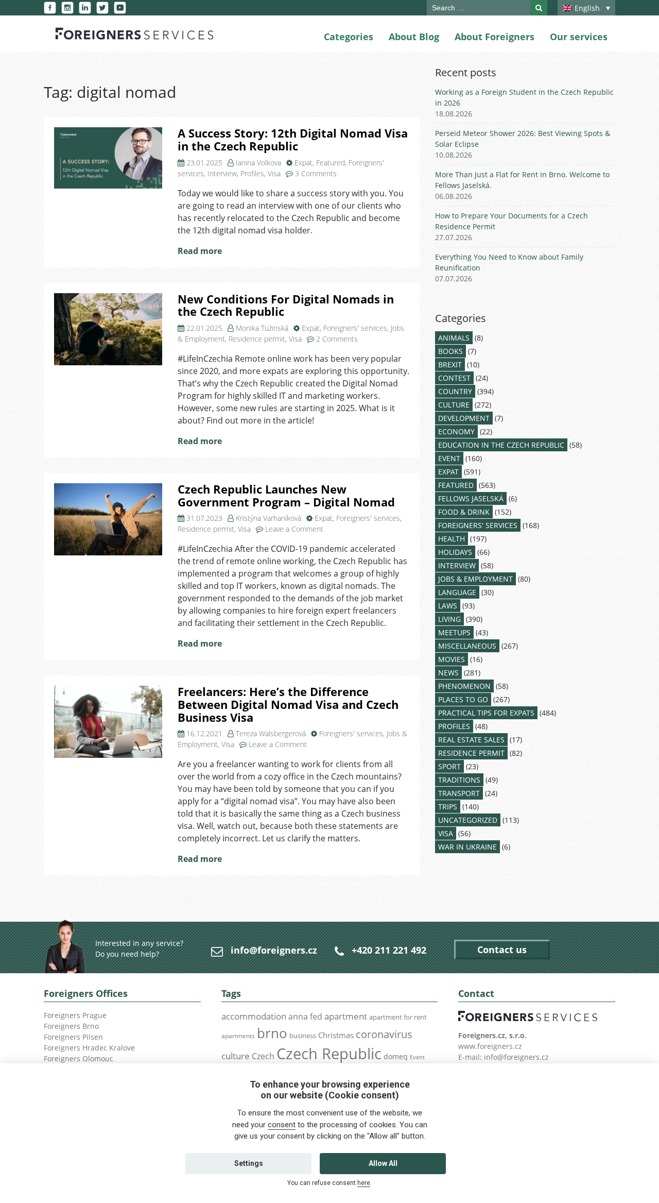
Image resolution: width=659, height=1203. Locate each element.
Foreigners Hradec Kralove (89, 1048)
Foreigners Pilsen (73, 1037)
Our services (579, 36)
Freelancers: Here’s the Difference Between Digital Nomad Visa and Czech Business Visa (288, 704)
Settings (248, 1163)
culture (235, 1055)
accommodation (253, 1016)
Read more (200, 251)
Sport (449, 766)
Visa (274, 173)
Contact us (502, 949)
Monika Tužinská (262, 328)
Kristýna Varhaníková (268, 518)
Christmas (336, 1035)
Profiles (252, 173)
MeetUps (454, 632)
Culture (454, 405)
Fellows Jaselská (471, 498)
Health (451, 539)
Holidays (455, 552)
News (448, 672)
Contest (454, 378)
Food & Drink (464, 512)
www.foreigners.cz (490, 1046)
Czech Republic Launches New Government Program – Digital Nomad (286, 495)
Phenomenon (464, 686)
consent (282, 1124)
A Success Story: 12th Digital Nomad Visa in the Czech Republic (293, 139)
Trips (447, 806)
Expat (303, 162)
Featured (330, 162)
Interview (222, 173)
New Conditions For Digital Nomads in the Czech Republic (286, 305)
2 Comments (337, 339)
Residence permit (257, 339)
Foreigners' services (355, 328)
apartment (345, 1016)
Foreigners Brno (71, 1026)
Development (464, 418)
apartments (238, 1035)
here (363, 1183)
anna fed (305, 1016)
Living (449, 619)
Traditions (459, 780)
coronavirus (384, 1034)
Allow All (383, 1163)
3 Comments (316, 173)
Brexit (450, 364)
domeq (396, 1056)
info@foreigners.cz (274, 950)
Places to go (463, 699)
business (302, 1035)
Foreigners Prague (75, 1015)
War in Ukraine (467, 847)
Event (449, 458)
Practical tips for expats (486, 713)
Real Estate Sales (471, 739)
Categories (348, 36)
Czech (263, 1056)
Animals (454, 338)
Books (450, 351)
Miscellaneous (467, 646)
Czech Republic (328, 1053)
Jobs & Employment (475, 579)
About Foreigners (494, 36)
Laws (447, 606)
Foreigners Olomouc (78, 1058)
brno (272, 1033)
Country (455, 391)
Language (457, 592)
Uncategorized (467, 820)
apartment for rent (398, 1017)
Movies (451, 659)
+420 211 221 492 (389, 950)
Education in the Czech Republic (501, 445)
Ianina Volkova (258, 162)
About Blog (414, 36)
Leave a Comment (294, 529)
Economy (456, 431)
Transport (459, 793)
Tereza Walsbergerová (271, 733)
